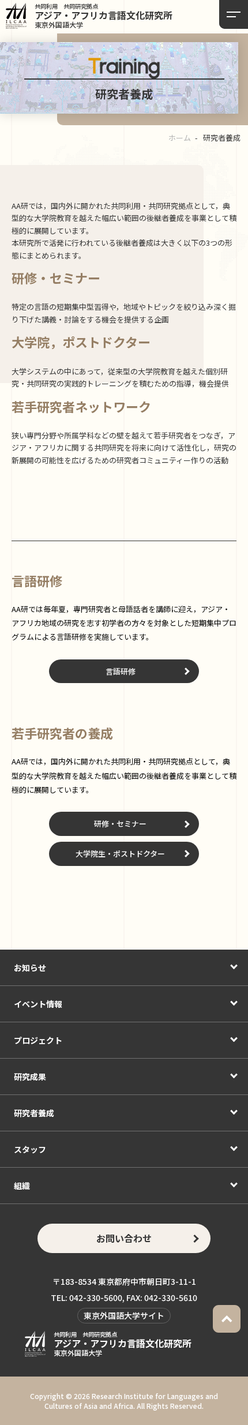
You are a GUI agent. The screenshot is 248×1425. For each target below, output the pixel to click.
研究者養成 (34, 1113)
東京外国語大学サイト (124, 1315)
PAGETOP (227, 1319)
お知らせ (30, 967)
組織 (22, 1185)
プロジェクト (38, 1040)
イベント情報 (38, 1004)
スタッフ (30, 1149)
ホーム (179, 137)
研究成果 (30, 1076)
